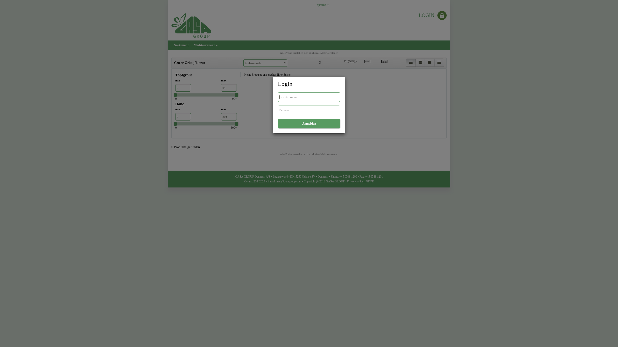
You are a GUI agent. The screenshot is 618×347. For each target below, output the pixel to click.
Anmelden (309, 123)
